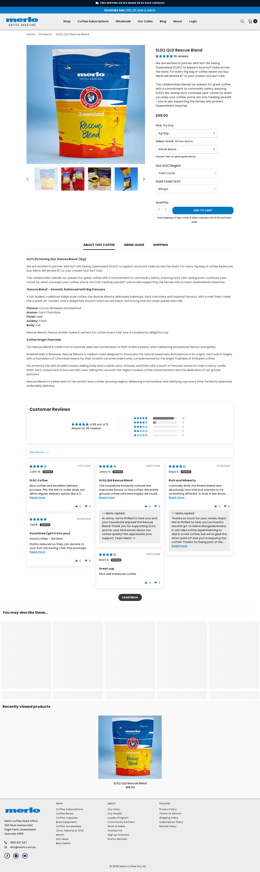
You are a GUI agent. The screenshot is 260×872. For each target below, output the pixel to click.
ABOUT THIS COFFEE (99, 245)
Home (31, 34)
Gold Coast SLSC (168, 181)
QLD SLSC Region (168, 166)
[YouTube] (25, 856)
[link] (26, 693)
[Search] (242, 21)
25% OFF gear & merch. (130, 10)
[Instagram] (16, 856)
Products (45, 34)
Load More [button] (130, 597)
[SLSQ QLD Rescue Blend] (130, 747)
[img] (38, 466)
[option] (86, 104)
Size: (164, 125)
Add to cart (202, 210)
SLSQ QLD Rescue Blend (130, 783)
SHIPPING (160, 245)
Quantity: (162, 202)
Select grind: (174, 141)
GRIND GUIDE (134, 245)
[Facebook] (7, 856)
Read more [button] (37, 498)
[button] (27, 179)
